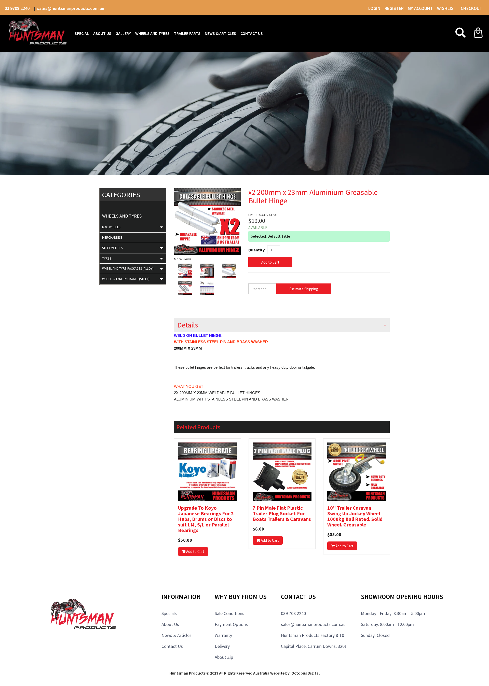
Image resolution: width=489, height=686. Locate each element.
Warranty (223, 635)
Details (187, 325)
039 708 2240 (293, 613)
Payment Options (231, 624)
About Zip (224, 657)
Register (394, 8)
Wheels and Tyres (122, 216)
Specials (169, 613)
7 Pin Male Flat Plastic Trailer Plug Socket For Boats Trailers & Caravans (282, 513)
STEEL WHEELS (112, 248)
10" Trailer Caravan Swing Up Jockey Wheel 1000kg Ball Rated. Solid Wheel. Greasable (355, 516)
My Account (420, 8)
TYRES (106, 258)
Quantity (256, 249)
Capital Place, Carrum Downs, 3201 (314, 646)
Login (374, 8)
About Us (170, 624)
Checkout (471, 8)
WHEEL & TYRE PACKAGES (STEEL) (126, 279)
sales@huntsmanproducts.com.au (70, 8)
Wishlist (447, 8)
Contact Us (172, 646)
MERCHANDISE (112, 237)
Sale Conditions (229, 613)
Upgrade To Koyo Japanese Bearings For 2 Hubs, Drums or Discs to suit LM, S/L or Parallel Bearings (206, 519)
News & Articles (176, 635)
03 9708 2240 (18, 8)
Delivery (222, 646)
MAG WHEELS (111, 227)
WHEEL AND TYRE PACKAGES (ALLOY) (128, 268)
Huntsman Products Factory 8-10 (312, 635)
